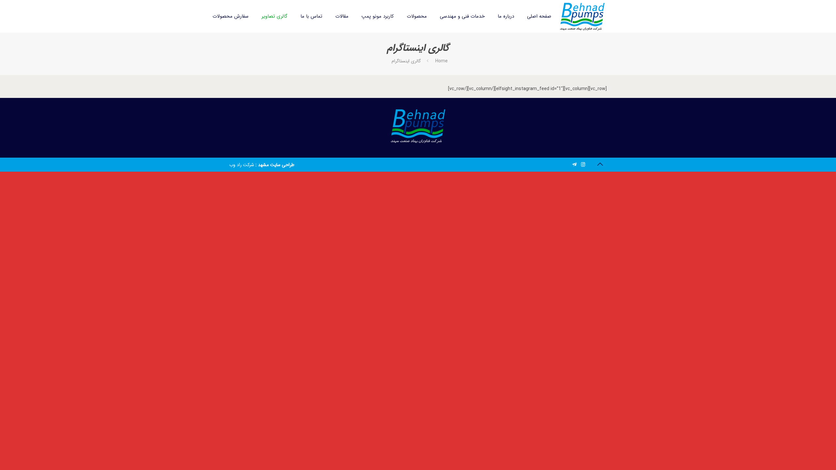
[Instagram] (583, 165)
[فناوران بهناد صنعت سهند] (582, 16)
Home (441, 61)
